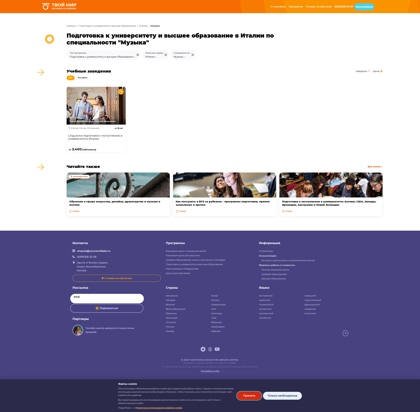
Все (70, 78)
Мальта (215, 300)
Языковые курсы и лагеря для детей (186, 251)
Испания (171, 322)
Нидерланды (218, 304)
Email (77, 297)
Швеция (215, 331)
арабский (264, 300)
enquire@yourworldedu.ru (93, 250)
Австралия (172, 295)
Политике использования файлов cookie (159, 407)
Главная (71, 26)
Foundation (82, 78)
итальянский (266, 313)
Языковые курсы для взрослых (183, 255)
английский (266, 295)
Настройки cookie (210, 371)
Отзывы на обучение (118, 278)
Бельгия (170, 304)
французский (312, 304)
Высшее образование (274, 278)
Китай (214, 295)
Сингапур (216, 313)
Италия (143, 26)
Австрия (170, 300)
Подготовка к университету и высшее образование (107, 26)
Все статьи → (375, 166)
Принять (249, 395)
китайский (265, 317)
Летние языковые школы (275, 269)
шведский (310, 309)
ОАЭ (213, 309)
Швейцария (218, 326)
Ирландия (171, 317)
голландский (266, 304)
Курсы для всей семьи (178, 273)
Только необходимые (282, 395)
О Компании (266, 251)
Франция (216, 322)
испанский (265, 309)
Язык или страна (154, 53)
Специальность (182, 53)
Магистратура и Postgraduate (182, 268)
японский (309, 313)
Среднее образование (274, 274)
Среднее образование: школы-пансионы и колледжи (195, 260)
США (214, 317)
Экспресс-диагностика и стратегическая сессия (288, 260)
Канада (170, 331)
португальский (312, 300)
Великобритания (175, 309)
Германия (171, 313)
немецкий (310, 295)
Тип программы (78, 53)
